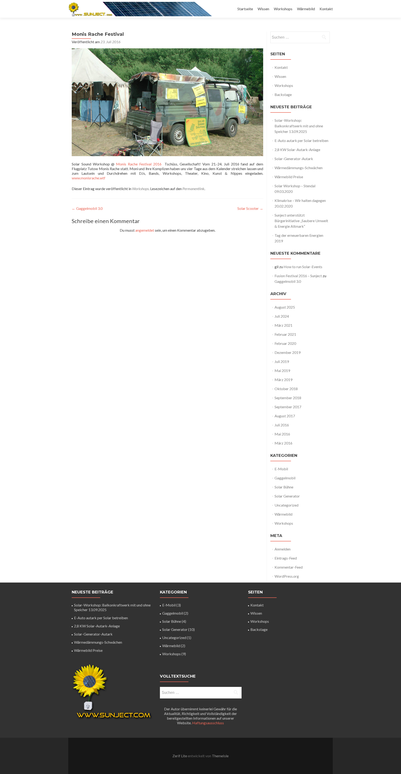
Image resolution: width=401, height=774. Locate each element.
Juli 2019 (282, 361)
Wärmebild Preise (289, 177)
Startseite (245, 9)
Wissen (263, 9)
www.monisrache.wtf (88, 178)
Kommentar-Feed (289, 567)
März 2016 (283, 443)
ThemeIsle (220, 756)
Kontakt (326, 9)
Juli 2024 (282, 316)
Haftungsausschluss (208, 723)
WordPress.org (287, 576)
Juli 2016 (282, 425)
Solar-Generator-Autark (294, 158)
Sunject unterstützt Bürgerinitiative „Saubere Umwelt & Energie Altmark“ (301, 220)
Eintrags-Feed (286, 558)
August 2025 (285, 307)
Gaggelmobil (285, 478)
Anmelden (283, 549)
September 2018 (288, 397)
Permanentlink (193, 188)
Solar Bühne (284, 487)
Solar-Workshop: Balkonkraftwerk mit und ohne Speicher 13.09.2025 (299, 126)
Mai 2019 (282, 370)
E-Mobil (281, 469)
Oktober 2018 (286, 388)
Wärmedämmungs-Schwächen (299, 167)
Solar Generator (287, 496)
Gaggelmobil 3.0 (87, 208)
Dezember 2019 (288, 352)
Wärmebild (306, 9)
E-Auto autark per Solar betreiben (301, 140)
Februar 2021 (285, 334)
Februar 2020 (285, 343)
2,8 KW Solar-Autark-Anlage (297, 149)
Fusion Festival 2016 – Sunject (298, 275)
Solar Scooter (250, 208)
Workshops (283, 9)
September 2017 (288, 407)
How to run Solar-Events (303, 266)
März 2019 (283, 379)
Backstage (283, 94)
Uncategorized (286, 505)
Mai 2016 (282, 434)
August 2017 (285, 416)
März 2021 (283, 325)
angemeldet (144, 230)
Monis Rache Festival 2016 (138, 164)
